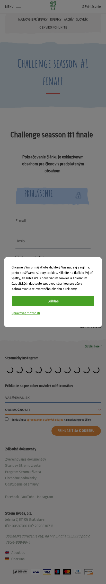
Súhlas (53, 301)
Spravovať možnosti (26, 313)
